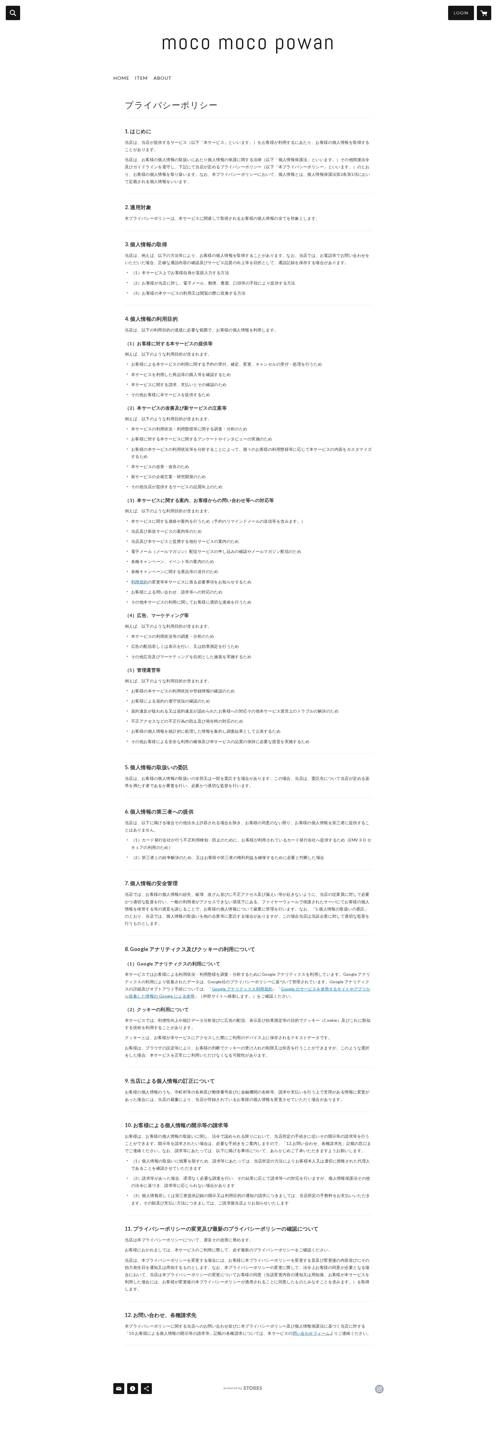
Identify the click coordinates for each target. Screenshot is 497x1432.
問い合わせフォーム (311, 1333)
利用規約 (139, 581)
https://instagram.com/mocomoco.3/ (379, 1389)
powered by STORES (243, 1388)
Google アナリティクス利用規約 (242, 988)
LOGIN (461, 12)
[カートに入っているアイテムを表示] (484, 13)
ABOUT (163, 78)
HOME (121, 78)
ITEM (141, 78)
